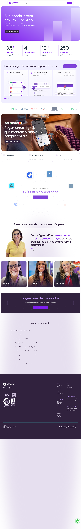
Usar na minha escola (70, 66)
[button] (26, 3)
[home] (14, 3)
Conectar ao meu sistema (40, 197)
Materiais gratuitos (70, 387)
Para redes (51, 3)
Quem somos (43, 3)
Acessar (69, 3)
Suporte (68, 385)
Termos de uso (59, 410)
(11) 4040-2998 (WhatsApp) (72, 398)
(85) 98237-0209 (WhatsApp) (72, 408)
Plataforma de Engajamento (59, 391)
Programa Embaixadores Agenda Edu (59, 402)
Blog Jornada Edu (60, 407)
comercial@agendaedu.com (72, 410)
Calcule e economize (70, 389)
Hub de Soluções (60, 393)
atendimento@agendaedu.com (72, 400)
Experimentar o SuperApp (12, 31)
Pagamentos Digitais (59, 389)
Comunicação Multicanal (59, 386)
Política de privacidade (59, 416)
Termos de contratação (59, 413)
